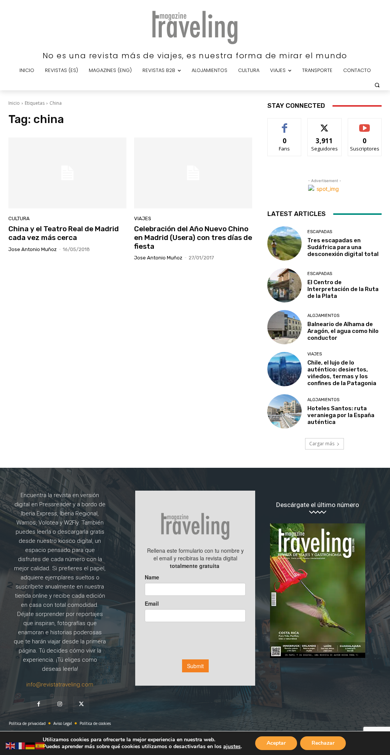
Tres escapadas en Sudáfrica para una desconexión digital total (343, 247)
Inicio (14, 103)
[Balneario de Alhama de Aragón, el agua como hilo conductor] (284, 327)
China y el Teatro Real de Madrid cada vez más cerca (63, 233)
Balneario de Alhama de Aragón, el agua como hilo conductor (343, 331)
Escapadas (319, 232)
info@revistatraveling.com (59, 684)
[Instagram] (60, 704)
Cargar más (321, 443)
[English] (11, 745)
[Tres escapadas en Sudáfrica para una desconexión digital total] (284, 243)
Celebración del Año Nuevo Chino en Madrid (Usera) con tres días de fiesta (193, 237)
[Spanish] (40, 745)
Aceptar (276, 743)
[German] (30, 745)
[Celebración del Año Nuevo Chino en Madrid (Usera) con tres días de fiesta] (193, 173)
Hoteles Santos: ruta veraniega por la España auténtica (340, 415)
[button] (377, 85)
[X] (81, 704)
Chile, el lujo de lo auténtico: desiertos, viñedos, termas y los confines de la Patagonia (341, 373)
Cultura (19, 218)
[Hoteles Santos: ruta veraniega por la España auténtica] (284, 411)
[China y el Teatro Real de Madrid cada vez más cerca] (67, 173)
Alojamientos (323, 316)
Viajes (142, 218)
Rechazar (323, 743)
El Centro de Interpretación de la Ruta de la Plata (343, 289)
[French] (21, 745)
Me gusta (284, 124)
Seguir (324, 124)
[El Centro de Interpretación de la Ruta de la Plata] (284, 285)
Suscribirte (364, 124)
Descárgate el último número (317, 505)
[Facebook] (38, 704)
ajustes (232, 746)
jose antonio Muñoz (32, 249)
